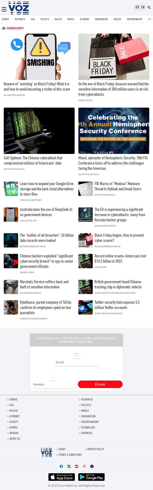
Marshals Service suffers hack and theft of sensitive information (44, 285)
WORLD (70, 19)
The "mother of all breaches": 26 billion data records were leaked (47, 238)
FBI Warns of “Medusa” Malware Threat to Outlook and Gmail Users (118, 187)
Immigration (101, 19)
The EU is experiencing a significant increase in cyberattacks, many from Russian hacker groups (120, 215)
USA (33, 19)
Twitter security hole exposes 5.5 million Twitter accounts (117, 305)
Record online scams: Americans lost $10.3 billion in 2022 (120, 259)
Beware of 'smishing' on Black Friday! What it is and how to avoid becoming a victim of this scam (37, 87)
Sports (14, 427)
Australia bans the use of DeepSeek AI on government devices (46, 212)
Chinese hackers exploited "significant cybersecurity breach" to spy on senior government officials (46, 261)
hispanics (20, 19)
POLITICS (44, 19)
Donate (5, 19)
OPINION (14, 433)
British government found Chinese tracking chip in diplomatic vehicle (118, 285)
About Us (15, 439)
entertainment (134, 19)
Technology (88, 427)
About (62, 449)
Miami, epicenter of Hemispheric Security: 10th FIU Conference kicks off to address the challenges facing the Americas (113, 163)
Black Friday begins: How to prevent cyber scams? (119, 238)
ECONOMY (84, 19)
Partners (86, 433)
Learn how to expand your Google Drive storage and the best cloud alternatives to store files (47, 189)
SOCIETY (117, 19)
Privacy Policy (95, 449)
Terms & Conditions (70, 455)
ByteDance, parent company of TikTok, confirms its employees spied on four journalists (46, 308)
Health (58, 19)
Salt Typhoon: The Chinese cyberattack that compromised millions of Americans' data (33, 161)
